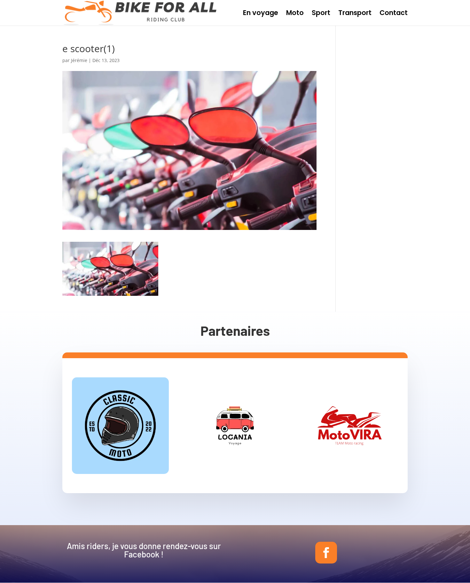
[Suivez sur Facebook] (326, 552)
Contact (394, 14)
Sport (321, 14)
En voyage (260, 14)
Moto (295, 14)
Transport (355, 14)
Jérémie (79, 60)
